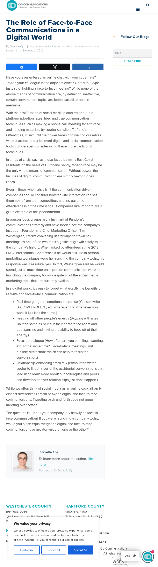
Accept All (80, 550)
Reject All (54, 550)
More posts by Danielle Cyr (56, 470)
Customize (27, 550)
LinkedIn (103, 533)
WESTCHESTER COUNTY (28, 506)
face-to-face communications (75, 46)
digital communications (43, 46)
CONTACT (99, 542)
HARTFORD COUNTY (84, 506)
